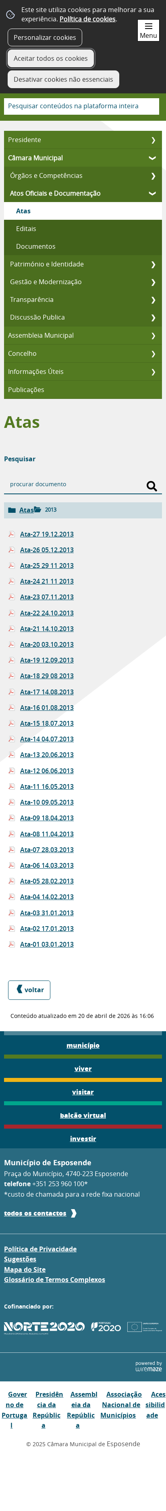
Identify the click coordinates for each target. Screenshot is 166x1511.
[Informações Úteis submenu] (153, 371)
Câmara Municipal (35, 157)
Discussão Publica (37, 317)
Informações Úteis (36, 371)
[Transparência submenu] (153, 299)
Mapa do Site (25, 1269)
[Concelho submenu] (153, 353)
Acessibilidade (155, 1404)
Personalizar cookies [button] (45, 37)
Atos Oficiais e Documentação (55, 193)
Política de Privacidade (40, 1249)
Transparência (32, 299)
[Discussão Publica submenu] (153, 317)
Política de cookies (88, 18)
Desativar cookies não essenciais (63, 79)
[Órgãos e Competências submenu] (153, 175)
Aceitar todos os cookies (51, 58)
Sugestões (20, 1259)
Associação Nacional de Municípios (121, 1404)
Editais (26, 228)
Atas (23, 210)
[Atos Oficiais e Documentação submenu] (153, 193)
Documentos (36, 246)
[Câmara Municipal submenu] (153, 158)
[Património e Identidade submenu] (153, 264)
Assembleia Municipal (41, 335)
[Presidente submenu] (153, 140)
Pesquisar (19, 458)
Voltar (34, 989)
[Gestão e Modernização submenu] (153, 282)
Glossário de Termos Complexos (54, 1279)
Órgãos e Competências (46, 175)
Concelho (22, 353)
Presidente (24, 139)
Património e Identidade (47, 264)
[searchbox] (81, 106)
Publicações (26, 389)
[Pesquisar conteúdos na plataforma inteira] (150, 106)
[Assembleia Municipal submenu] (153, 335)
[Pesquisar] (152, 486)
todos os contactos (35, 1213)
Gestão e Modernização (46, 281)
